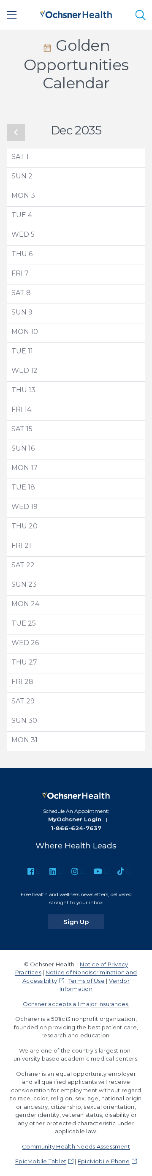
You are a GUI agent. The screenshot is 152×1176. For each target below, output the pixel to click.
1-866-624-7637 (76, 828)
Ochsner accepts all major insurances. (76, 1004)
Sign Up (83, 921)
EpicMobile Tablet (40, 1161)
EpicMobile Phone (104, 1161)
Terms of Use (86, 980)
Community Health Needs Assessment (76, 1146)
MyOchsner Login (74, 819)
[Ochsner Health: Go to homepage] (76, 13)
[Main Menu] (11, 14)
